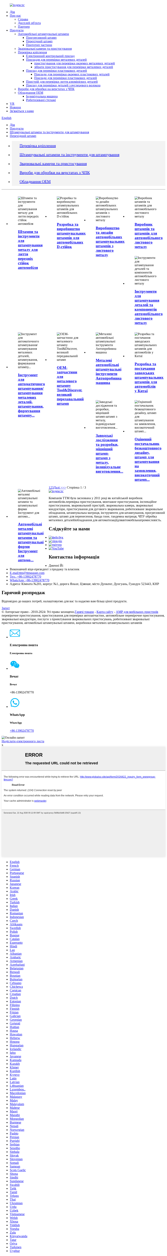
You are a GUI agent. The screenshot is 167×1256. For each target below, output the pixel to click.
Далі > (58, 487)
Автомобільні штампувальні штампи (43, 34)
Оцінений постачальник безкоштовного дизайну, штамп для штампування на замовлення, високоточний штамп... (148, 459)
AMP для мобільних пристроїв (137, 612)
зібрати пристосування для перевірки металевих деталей (73, 67)
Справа (23, 19)
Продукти (17, 30)
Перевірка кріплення (32, 52)
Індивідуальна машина (42, 96)
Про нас (15, 15)
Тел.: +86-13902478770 (25, 576)
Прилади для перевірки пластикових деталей (65, 78)
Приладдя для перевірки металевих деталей (56, 59)
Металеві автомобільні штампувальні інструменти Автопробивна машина (109, 371)
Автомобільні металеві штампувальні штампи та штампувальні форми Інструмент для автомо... (31, 542)
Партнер (24, 26)
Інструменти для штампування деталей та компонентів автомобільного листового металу (149, 307)
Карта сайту (105, 612)
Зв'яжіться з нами (22, 111)
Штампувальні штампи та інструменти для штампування (49, 132)
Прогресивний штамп (41, 37)
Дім (12, 12)
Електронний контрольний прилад (50, 56)
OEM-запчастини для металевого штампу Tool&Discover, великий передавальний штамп (70, 385)
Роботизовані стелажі (41, 100)
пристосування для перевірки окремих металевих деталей (74, 63)
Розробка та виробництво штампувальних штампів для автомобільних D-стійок (71, 235)
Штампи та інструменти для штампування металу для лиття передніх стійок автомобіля (30, 250)
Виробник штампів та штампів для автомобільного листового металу (149, 235)
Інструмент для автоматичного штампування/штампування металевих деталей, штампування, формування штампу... (31, 395)
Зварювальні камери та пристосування (45, 48)
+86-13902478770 (22, 730)
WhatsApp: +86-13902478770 (29, 580)
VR (12, 103)
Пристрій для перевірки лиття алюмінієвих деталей (62, 81)
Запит (6, 608)
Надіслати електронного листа (23, 741)
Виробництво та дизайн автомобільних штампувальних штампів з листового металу (110, 241)
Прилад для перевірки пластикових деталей (56, 70)
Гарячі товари (84, 612)
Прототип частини (39, 45)
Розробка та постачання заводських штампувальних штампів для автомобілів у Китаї (149, 377)
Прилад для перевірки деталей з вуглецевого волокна (63, 85)
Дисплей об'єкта (29, 23)
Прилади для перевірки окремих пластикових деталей (72, 74)
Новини (15, 107)
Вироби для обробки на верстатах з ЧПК (46, 89)
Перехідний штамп (39, 41)
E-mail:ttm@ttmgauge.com (27, 573)
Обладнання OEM (30, 92)
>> (64, 487)
